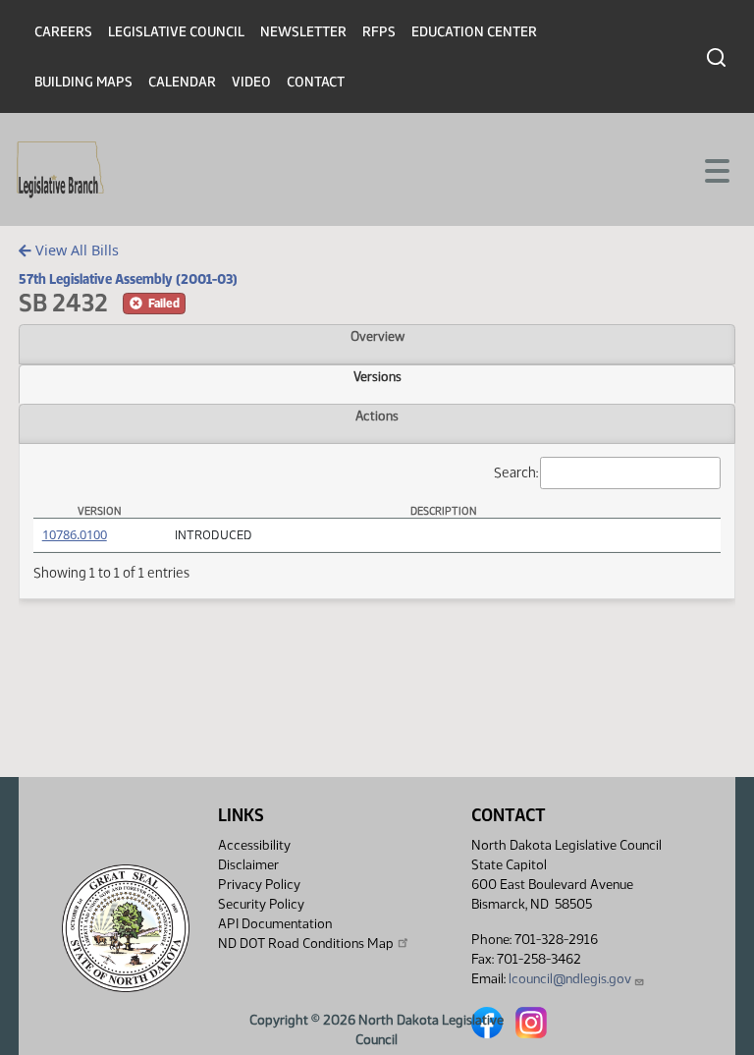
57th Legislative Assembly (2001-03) (128, 279)
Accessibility (254, 845)
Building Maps (83, 82)
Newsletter (303, 32)
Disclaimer (248, 865)
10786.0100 (74, 534)
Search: (516, 472)
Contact (316, 82)
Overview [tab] (377, 336)
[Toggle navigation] (715, 169)
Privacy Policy (259, 884)
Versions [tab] (377, 376)
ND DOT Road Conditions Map (306, 943)
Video (251, 82)
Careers (63, 32)
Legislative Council (176, 32)
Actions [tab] (377, 415)
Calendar (182, 82)
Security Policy (261, 904)
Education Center (474, 32)
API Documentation (275, 924)
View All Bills (75, 250)
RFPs (379, 32)
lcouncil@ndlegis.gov (570, 979)
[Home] (60, 170)
